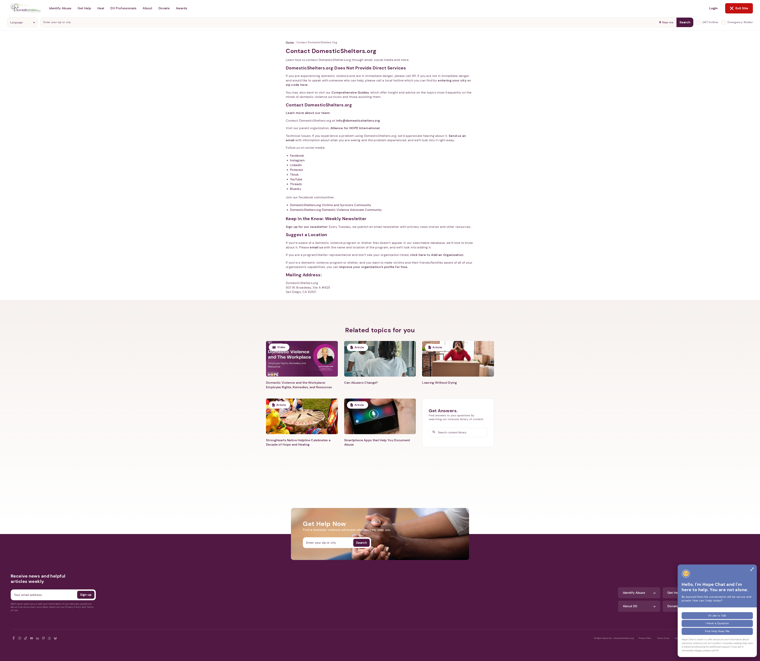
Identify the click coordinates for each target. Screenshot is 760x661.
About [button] (147, 8)
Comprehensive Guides (350, 92)
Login (713, 8)
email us (316, 247)
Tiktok (294, 174)
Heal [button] (100, 8)
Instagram (297, 160)
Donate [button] (164, 8)
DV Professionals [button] (123, 8)
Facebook (297, 155)
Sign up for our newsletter (306, 227)
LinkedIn (296, 165)
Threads (296, 184)
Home (290, 42)
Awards (181, 8)
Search (684, 22)
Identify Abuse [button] (60, 8)
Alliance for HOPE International (355, 128)
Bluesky (295, 189)
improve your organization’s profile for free (373, 267)
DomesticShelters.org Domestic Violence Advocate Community (336, 210)
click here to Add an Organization (437, 255)
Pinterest (296, 170)
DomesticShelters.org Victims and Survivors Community (330, 205)
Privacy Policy (645, 638)
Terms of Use (663, 638)
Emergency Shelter (740, 22)
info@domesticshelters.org (358, 120)
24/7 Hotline (710, 22)
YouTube (296, 179)
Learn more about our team (308, 113)
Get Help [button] (84, 8)
